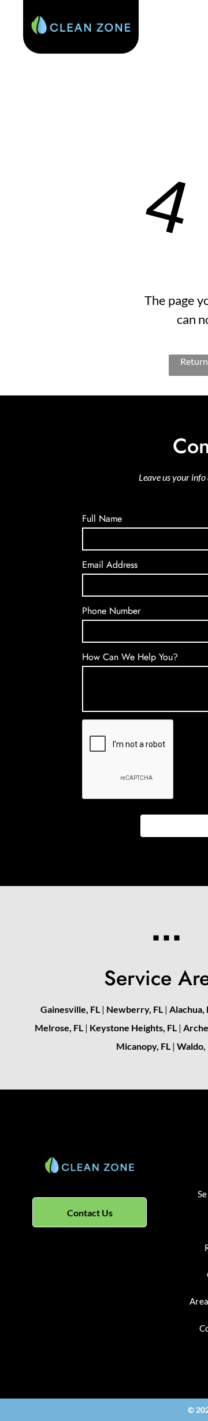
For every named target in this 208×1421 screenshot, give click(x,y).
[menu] (190, 34)
